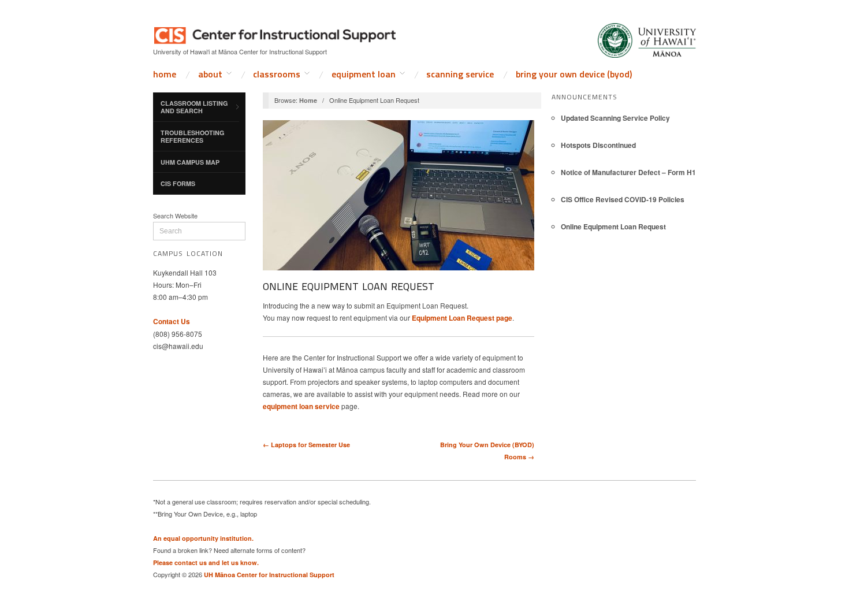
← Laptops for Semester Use (306, 444)
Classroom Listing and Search (194, 107)
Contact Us (171, 321)
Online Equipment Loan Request (613, 226)
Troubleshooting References (192, 136)
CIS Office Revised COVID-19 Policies (622, 199)
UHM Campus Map (190, 162)
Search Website (175, 215)
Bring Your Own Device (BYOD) (574, 74)
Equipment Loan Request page (462, 318)
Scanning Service (460, 74)
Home (164, 74)
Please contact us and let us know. (206, 562)
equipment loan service (301, 406)
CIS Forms (178, 183)
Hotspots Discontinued (598, 145)
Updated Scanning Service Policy (615, 118)
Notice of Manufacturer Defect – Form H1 (628, 172)
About (210, 74)
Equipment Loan (364, 74)
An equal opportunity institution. (203, 538)
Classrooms (276, 74)
